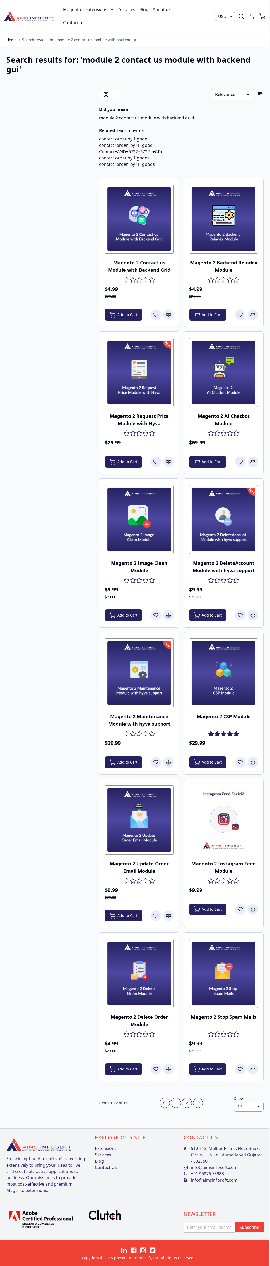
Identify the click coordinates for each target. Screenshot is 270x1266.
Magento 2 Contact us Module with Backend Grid (139, 266)
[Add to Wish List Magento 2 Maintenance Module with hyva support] (156, 762)
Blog (143, 9)
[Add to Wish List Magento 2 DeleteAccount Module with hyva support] (240, 615)
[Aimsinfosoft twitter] (152, 1250)
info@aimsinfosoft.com (214, 1167)
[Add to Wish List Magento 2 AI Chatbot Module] (240, 462)
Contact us (73, 23)
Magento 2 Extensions (85, 9)
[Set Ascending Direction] (260, 94)
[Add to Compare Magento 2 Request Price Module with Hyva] (168, 462)
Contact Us (106, 1167)
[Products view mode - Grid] (106, 94)
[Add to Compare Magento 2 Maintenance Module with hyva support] (168, 762)
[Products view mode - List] (113, 94)
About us (162, 9)
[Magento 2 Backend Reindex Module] (223, 219)
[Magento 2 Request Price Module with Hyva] (139, 372)
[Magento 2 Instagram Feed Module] (223, 820)
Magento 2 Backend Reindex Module (223, 266)
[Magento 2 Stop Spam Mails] (223, 973)
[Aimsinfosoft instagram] (143, 1250)
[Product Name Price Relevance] (233, 94)
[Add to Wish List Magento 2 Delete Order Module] (156, 1069)
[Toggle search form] (241, 16)
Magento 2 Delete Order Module (139, 1020)
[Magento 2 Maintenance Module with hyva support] (139, 672)
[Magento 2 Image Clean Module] (139, 519)
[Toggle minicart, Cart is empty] (262, 16)
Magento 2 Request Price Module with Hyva (139, 419)
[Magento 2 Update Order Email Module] (139, 820)
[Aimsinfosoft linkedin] (124, 1250)
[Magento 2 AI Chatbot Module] (223, 372)
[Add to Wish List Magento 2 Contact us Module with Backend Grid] (156, 314)
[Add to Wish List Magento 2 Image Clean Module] (156, 615)
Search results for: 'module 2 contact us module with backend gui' (80, 39)
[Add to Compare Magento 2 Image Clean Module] (168, 615)
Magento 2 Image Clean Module (139, 567)
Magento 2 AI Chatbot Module (224, 419)
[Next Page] (198, 1103)
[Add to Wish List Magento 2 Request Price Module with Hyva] (156, 462)
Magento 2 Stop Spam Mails (223, 1017)
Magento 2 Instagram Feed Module (223, 867)
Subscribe (249, 1227)
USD (222, 16)
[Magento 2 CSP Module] (223, 672)
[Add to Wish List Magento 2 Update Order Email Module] (156, 915)
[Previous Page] (165, 1103)
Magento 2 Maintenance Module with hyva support (139, 720)
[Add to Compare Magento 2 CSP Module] (253, 762)
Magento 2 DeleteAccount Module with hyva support (224, 567)
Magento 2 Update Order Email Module (139, 867)
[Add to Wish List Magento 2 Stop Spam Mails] (240, 1069)
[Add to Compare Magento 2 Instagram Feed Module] (253, 909)
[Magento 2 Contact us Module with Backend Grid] (139, 219)
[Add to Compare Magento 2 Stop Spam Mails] (253, 1069)
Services (127, 9)
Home (11, 39)
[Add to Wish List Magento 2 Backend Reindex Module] (240, 314)
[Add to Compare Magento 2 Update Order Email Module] (168, 915)
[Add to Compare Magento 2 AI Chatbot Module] (253, 462)
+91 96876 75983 (207, 1174)
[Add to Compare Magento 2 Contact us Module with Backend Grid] (168, 314)
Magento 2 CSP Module (224, 716)
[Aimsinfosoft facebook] (133, 1250)
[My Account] (252, 16)
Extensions (106, 1148)
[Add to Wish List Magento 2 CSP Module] (240, 762)
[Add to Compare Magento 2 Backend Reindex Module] (253, 314)
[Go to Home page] (29, 16)
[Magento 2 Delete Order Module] (139, 973)
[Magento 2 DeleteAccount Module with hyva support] (223, 519)
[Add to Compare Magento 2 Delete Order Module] (168, 1069)
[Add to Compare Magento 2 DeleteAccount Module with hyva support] (253, 615)
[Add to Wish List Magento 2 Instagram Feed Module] (240, 909)
